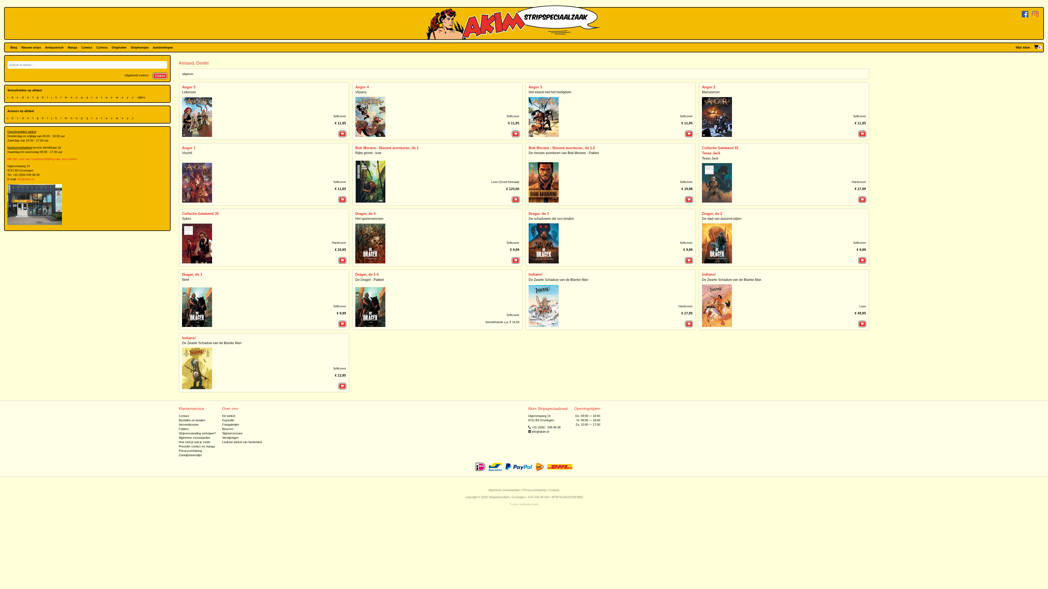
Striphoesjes (140, 47)
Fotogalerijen (230, 424)
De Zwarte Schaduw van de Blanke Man (558, 280)
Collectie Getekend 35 (200, 214)
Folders (184, 429)
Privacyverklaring (190, 450)
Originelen (119, 47)
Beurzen (227, 429)
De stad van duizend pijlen (722, 219)
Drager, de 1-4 (367, 274)
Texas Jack (711, 153)
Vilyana (361, 92)
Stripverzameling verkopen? (197, 433)
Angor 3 (535, 87)
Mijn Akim (1023, 47)
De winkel (228, 415)
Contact (184, 415)
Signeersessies (232, 433)
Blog (13, 47)
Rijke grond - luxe (368, 153)
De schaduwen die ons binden (551, 219)
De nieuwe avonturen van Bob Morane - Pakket (564, 153)
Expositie (228, 420)
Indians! (535, 274)
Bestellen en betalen (192, 420)
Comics (86, 47)
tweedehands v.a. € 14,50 (502, 322)
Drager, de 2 (712, 214)
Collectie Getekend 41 (720, 148)
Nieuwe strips (31, 47)
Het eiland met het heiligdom (550, 92)
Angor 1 (188, 148)
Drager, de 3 (539, 214)
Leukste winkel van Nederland (242, 442)
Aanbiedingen (163, 47)
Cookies (554, 490)
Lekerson (189, 92)
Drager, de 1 (192, 274)
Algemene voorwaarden (194, 437)
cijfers (141, 97)
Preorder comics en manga (197, 446)
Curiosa (102, 47)
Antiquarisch (54, 47)
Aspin (535, 504)
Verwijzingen (230, 437)
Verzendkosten (189, 424)
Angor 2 (708, 87)
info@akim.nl (25, 179)
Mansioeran (711, 92)
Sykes (186, 219)
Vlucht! (187, 153)
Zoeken (160, 75)
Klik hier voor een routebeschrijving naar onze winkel (42, 159)
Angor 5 (188, 87)
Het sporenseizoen (369, 219)
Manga (72, 47)
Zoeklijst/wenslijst (190, 455)
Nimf (185, 280)
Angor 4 (362, 87)
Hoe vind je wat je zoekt (194, 442)
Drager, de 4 (365, 214)
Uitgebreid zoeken (136, 75)
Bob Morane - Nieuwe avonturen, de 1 (387, 148)
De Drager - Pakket (369, 280)
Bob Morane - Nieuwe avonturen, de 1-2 (562, 148)
